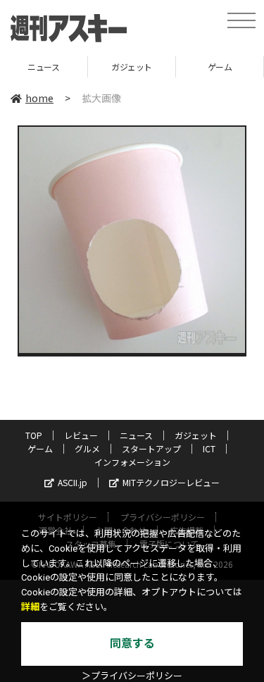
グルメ (87, 448)
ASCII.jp (72, 482)
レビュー (81, 435)
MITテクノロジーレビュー (171, 482)
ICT (209, 448)
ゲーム (164, 67)
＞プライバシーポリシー (132, 676)
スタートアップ (151, 448)
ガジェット (76, 67)
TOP (33, 435)
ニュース (136, 435)
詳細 (30, 607)
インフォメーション (132, 462)
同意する (132, 643)
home (39, 98)
